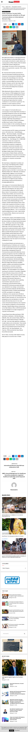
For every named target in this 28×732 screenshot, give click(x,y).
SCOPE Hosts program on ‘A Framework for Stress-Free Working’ (17, 617)
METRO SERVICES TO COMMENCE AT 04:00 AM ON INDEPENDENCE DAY (12, 515)
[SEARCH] (24, 633)
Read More (17, 730)
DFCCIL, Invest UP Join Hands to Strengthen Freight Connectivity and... (16, 595)
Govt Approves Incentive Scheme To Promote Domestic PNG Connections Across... (16, 603)
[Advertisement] (14, 395)
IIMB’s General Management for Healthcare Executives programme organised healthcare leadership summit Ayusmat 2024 (14, 475)
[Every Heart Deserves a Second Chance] (5, 686)
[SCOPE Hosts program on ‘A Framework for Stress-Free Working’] (5, 619)
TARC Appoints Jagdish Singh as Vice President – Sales (12, 677)
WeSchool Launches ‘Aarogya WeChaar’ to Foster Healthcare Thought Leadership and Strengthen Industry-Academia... (17, 701)
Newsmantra (5, 20)
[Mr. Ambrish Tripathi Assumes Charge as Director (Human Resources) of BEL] (5, 711)
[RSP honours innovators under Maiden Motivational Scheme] (5, 626)
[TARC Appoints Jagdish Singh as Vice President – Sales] (14, 667)
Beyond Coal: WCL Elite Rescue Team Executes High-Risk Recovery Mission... (16, 610)
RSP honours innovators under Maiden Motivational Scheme (16, 625)
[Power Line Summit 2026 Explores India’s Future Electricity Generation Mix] (5, 719)
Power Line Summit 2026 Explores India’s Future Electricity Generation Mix (17, 718)
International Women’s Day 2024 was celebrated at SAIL (14, 466)
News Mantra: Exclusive (6, 11)
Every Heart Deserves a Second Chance (17, 684)
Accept (11, 730)
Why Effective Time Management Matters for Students (13, 536)
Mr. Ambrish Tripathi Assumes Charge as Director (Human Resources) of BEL (16, 710)
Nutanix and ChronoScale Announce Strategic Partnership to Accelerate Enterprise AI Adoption (18, 693)
